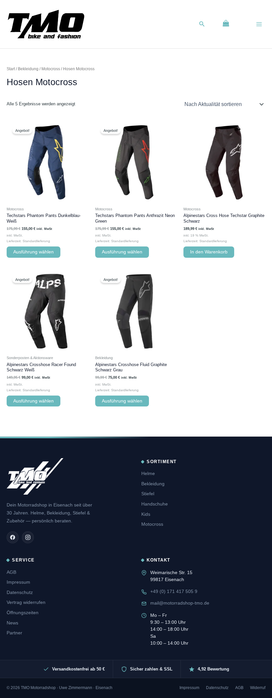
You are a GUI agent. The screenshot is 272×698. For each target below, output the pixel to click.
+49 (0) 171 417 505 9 (173, 591)
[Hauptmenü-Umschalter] (259, 24)
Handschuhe (154, 504)
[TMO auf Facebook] (13, 537)
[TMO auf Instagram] (28, 537)
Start (11, 69)
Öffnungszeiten (22, 612)
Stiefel (147, 493)
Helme (148, 473)
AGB (11, 572)
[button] (202, 24)
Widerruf (257, 687)
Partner (14, 632)
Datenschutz (20, 592)
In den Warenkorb (209, 251)
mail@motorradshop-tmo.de (179, 603)
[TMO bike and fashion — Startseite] (35, 476)
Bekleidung (28, 69)
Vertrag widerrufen (26, 602)
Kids (145, 514)
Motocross (50, 69)
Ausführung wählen (33, 251)
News (12, 622)
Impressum (18, 582)
